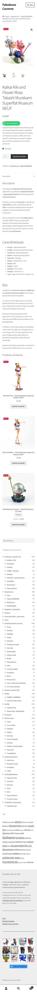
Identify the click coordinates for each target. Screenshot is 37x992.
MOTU (9, 676)
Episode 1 (10, 785)
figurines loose (12, 806)
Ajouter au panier (19, 156)
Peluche (28, 850)
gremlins (5, 842)
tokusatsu (20, 862)
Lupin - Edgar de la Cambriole (16, 683)
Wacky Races (11, 585)
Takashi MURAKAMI (26, 16)
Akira (12, 822)
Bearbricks (15, 825)
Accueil (7, 16)
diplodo (27, 830)
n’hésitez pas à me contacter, (12, 900)
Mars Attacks (11, 679)
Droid (32, 830)
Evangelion (10, 564)
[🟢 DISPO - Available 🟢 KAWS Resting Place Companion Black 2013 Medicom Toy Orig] (14, 942)
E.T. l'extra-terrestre (13, 686)
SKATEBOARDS (11, 606)
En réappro (8, 715)
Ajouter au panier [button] (18, 406)
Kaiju (4, 845)
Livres (6, 620)
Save (6, 29)
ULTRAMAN (10, 581)
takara (22, 858)
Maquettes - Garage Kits (12, 609)
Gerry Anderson (12, 588)
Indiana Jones (11, 655)
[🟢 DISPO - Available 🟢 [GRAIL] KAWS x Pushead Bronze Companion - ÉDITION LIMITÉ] (31, 950)
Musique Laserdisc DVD (12, 690)
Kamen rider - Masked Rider (15, 711)
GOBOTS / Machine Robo (15, 746)
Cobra (9, 722)
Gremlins (10, 630)
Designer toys (15, 16)
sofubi (6, 857)
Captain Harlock (10, 830)
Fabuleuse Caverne (9, 7)
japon (31, 841)
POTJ (8, 792)
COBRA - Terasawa (13, 571)
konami (14, 845)
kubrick (23, 845)
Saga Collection (12, 795)
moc (23, 849)
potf (21, 854)
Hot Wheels (10, 767)
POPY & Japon (9, 718)
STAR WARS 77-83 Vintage (13, 802)
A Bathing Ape (6, 822)
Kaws (8, 595)
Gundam (9, 574)
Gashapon (8, 837)
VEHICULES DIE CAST (11, 757)
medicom (18, 849)
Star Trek (10, 648)
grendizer (11, 842)
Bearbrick (5, 826)
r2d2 (24, 854)
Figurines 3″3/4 (12, 778)
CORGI (9, 771)
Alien (8, 665)
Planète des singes (13, 644)
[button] (31, 29)
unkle (24, 862)
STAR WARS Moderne (11, 774)
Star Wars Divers (12, 799)
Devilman (10, 641)
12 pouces (10, 781)
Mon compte (6, 988)
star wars (15, 857)
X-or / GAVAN (11, 725)
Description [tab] (6, 176)
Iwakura (25, 842)
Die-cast (22, 830)
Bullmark (24, 826)
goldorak (28, 838)
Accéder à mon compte (10, 924)
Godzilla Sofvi (11, 708)
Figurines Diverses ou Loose (13, 623)
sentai (28, 854)
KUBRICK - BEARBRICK (13, 697)
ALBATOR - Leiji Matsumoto (15, 578)
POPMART (10, 634)
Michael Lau (11, 602)
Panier (28, 986)
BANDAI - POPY (11, 560)
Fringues (7, 613)
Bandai (28, 822)
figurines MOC (8, 833)
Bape (31, 822)
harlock (19, 842)
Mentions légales (8, 921)
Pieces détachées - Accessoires (14, 616)
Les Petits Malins (12, 669)
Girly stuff (10, 750)
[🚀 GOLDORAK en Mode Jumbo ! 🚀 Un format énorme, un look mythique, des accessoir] (6, 950)
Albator (9, 732)
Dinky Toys (10, 760)
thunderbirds (10, 862)
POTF (8, 788)
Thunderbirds (11, 753)
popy (16, 853)
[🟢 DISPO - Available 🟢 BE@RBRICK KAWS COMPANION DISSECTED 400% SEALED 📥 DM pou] (22, 950)
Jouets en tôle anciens (14, 700)
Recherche (18, 988)
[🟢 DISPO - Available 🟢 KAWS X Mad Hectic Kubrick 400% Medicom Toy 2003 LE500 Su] (22, 942)
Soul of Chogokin (12, 739)
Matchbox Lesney (12, 764)
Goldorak (10, 729)
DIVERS (7, 694)
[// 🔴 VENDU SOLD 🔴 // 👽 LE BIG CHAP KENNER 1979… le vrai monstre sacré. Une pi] (31, 942)
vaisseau (30, 862)
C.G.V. (4, 918)
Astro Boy (10, 736)
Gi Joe (9, 627)
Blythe (9, 658)
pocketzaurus (7, 853)
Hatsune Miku (11, 651)
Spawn (9, 637)
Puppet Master (11, 662)
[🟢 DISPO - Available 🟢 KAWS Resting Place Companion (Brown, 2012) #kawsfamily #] (6, 942)
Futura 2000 (19, 833)
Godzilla (9, 567)
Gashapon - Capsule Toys (13, 557)
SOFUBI (7, 704)
